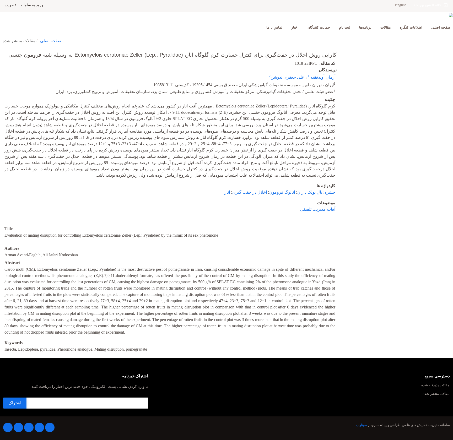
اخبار (295, 27)
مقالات (385, 27)
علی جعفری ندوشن (287, 77)
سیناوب (361, 425)
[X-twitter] (39, 427)
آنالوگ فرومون (282, 192)
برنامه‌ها (365, 27)
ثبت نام (344, 27)
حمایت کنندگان (319, 27)
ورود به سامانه (31, 5)
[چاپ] (3, 51)
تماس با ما (274, 27)
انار (227, 192)
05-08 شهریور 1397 (427, 5)
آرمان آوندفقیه (322, 77)
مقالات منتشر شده (436, 394)
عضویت (11, 5)
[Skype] (8, 427)
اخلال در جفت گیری (249, 192)
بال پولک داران (309, 192)
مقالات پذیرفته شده (435, 385)
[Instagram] (18, 427)
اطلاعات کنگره (411, 27)
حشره (330, 192)
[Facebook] (50, 427)
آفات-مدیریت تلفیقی (317, 209)
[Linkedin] (29, 427)
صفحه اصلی (440, 27)
